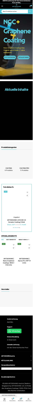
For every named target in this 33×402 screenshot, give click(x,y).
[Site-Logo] (16, 6)
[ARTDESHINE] (8, 298)
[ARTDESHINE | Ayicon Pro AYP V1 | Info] (24, 249)
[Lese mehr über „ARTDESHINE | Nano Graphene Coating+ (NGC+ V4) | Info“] (13, 247)
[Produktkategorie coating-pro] (24, 162)
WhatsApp (16, 331)
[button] (27, 195)
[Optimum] (24, 298)
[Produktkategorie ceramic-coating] (8, 162)
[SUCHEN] (30, 11)
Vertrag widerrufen (8, 395)
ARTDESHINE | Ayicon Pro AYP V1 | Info (24, 261)
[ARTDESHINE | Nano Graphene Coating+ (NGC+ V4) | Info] (8, 249)
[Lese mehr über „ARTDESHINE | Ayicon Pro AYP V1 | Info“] (29, 247)
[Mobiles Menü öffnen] (2, 6)
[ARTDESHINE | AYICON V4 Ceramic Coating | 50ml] (16, 203)
